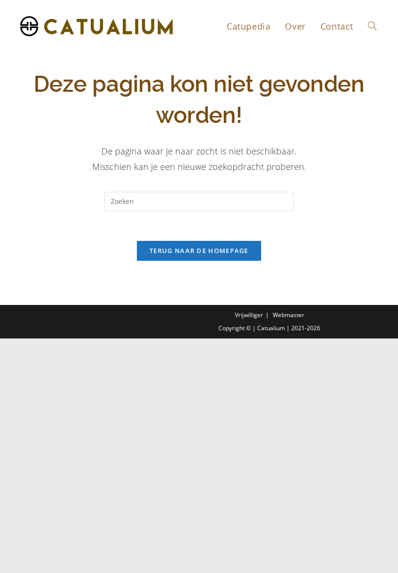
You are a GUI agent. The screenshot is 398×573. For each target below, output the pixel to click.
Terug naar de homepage (199, 250)
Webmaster (288, 315)
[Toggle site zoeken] (372, 26)
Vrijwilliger (249, 315)
